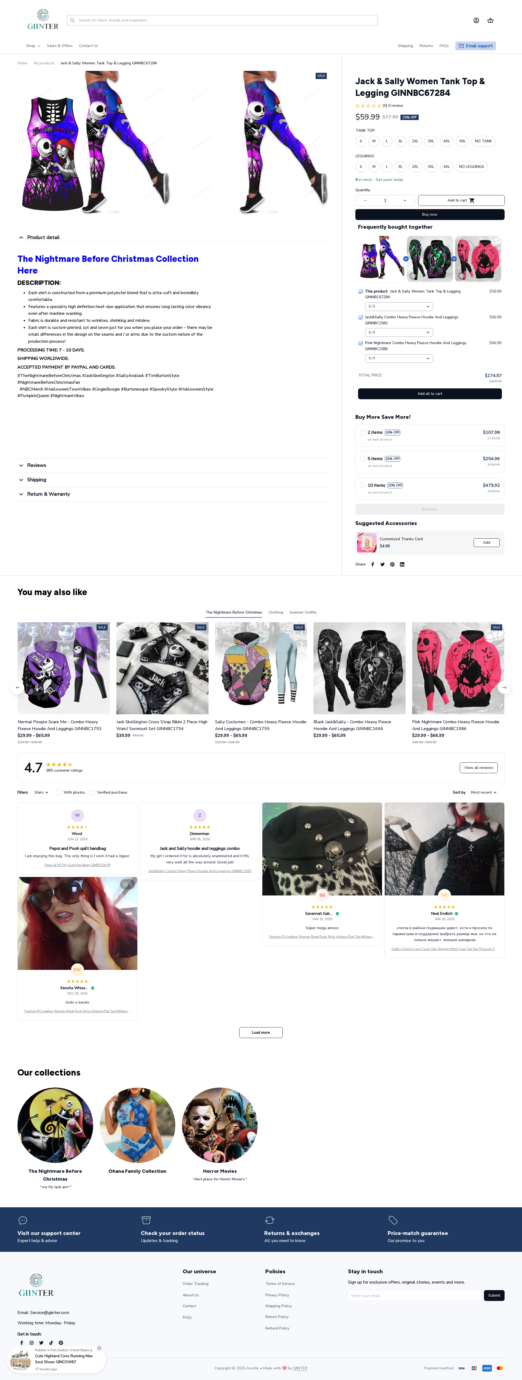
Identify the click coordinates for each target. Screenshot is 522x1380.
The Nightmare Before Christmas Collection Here (108, 265)
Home (22, 63)
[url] (300, 1368)
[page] (479, 46)
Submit (494, 1295)
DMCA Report (65, 1368)
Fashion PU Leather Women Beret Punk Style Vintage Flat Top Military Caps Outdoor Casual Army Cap (322, 937)
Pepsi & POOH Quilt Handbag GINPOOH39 (77, 865)
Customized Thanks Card (401, 539)
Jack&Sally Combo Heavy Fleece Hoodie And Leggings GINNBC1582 (199, 871)
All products (44, 63)
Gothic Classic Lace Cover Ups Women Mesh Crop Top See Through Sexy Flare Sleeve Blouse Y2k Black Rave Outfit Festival (444, 949)
